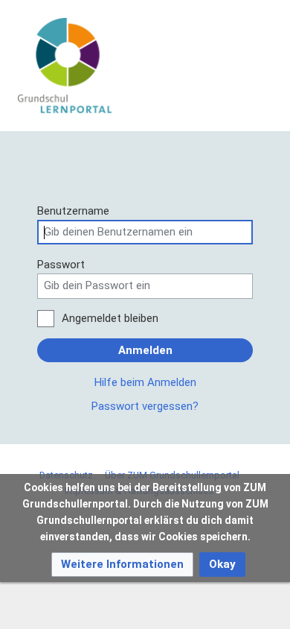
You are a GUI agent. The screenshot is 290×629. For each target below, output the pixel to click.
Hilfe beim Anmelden (145, 382)
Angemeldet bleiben (110, 318)
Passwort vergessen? (145, 406)
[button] (122, 564)
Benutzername (73, 211)
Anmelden (145, 350)
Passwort (61, 264)
